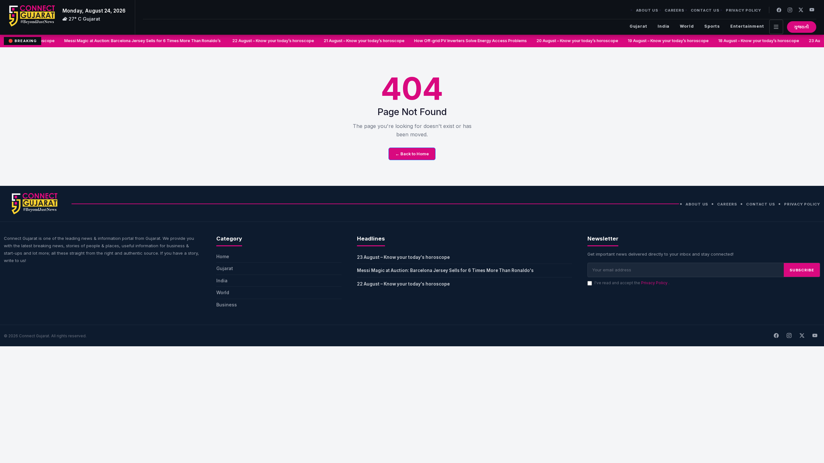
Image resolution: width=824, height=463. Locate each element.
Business (226, 304)
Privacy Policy (743, 10)
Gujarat (638, 26)
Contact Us (705, 10)
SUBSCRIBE (802, 270)
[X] (801, 335)
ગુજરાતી (801, 26)
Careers (674, 10)
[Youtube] (811, 10)
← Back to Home (412, 153)
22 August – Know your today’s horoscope (269, 40)
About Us (647, 10)
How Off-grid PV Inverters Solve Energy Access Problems (466, 40)
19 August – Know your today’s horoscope (664, 40)
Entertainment (747, 26)
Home (222, 256)
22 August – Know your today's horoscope (403, 283)
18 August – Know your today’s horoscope (754, 40)
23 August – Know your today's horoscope (403, 257)
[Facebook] (778, 10)
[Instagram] (789, 10)
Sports (712, 26)
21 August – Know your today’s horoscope (360, 40)
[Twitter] (800, 10)
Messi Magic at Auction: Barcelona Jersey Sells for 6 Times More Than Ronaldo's (446, 270)
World (687, 26)
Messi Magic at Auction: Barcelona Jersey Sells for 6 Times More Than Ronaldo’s (139, 40)
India (664, 26)
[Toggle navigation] (776, 27)
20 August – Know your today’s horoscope (573, 40)
